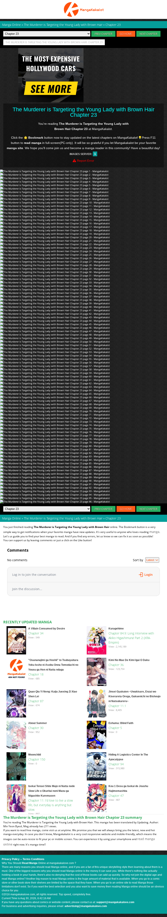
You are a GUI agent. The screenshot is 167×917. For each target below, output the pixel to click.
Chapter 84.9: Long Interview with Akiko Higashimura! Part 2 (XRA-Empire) (131, 637)
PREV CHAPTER (103, 34)
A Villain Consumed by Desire (46, 628)
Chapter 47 (116, 796)
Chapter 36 (116, 665)
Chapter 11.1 (117, 706)
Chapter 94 (116, 764)
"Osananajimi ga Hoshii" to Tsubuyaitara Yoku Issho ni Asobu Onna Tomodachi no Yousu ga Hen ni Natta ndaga (53, 665)
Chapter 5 (115, 728)
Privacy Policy (11, 859)
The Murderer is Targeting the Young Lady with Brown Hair (63, 518)
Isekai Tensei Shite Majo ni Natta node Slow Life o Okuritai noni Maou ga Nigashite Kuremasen (51, 791)
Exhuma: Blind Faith (121, 723)
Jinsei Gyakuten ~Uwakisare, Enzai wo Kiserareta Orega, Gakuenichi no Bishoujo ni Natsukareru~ (134, 696)
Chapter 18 (35, 674)
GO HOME (126, 34)
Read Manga (29, 863)
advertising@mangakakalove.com (86, 906)
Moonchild (34, 754)
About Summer (37, 723)
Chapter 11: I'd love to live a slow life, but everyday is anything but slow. (50, 805)
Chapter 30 (35, 728)
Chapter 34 (35, 633)
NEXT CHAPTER (148, 34)
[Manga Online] (83, 9)
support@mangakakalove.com (115, 902)
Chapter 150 (36, 759)
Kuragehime (116, 628)
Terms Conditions (33, 859)
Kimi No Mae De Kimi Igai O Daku (129, 660)
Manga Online (11, 518)
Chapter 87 (35, 701)
